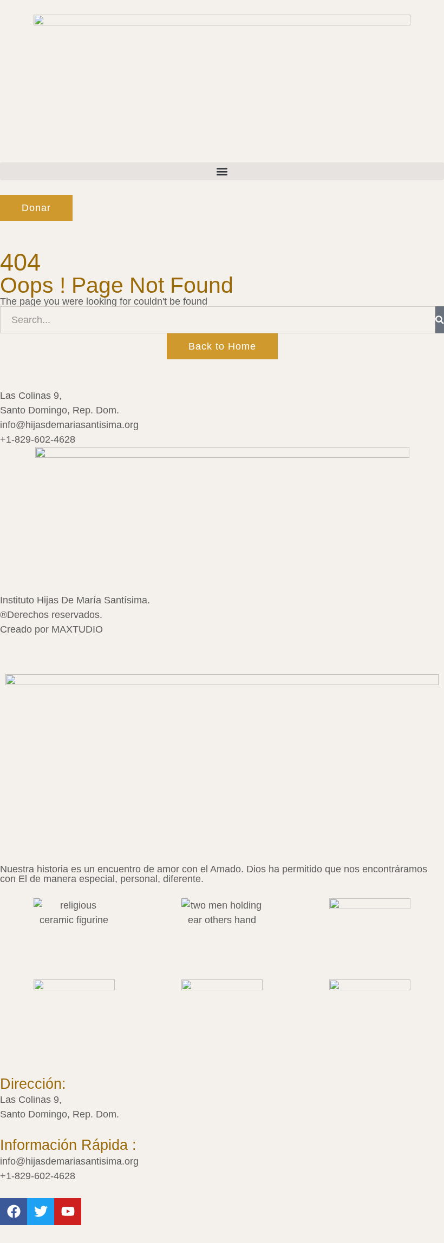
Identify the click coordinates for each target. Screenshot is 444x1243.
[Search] (439, 319)
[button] (222, 171)
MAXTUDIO (77, 629)
